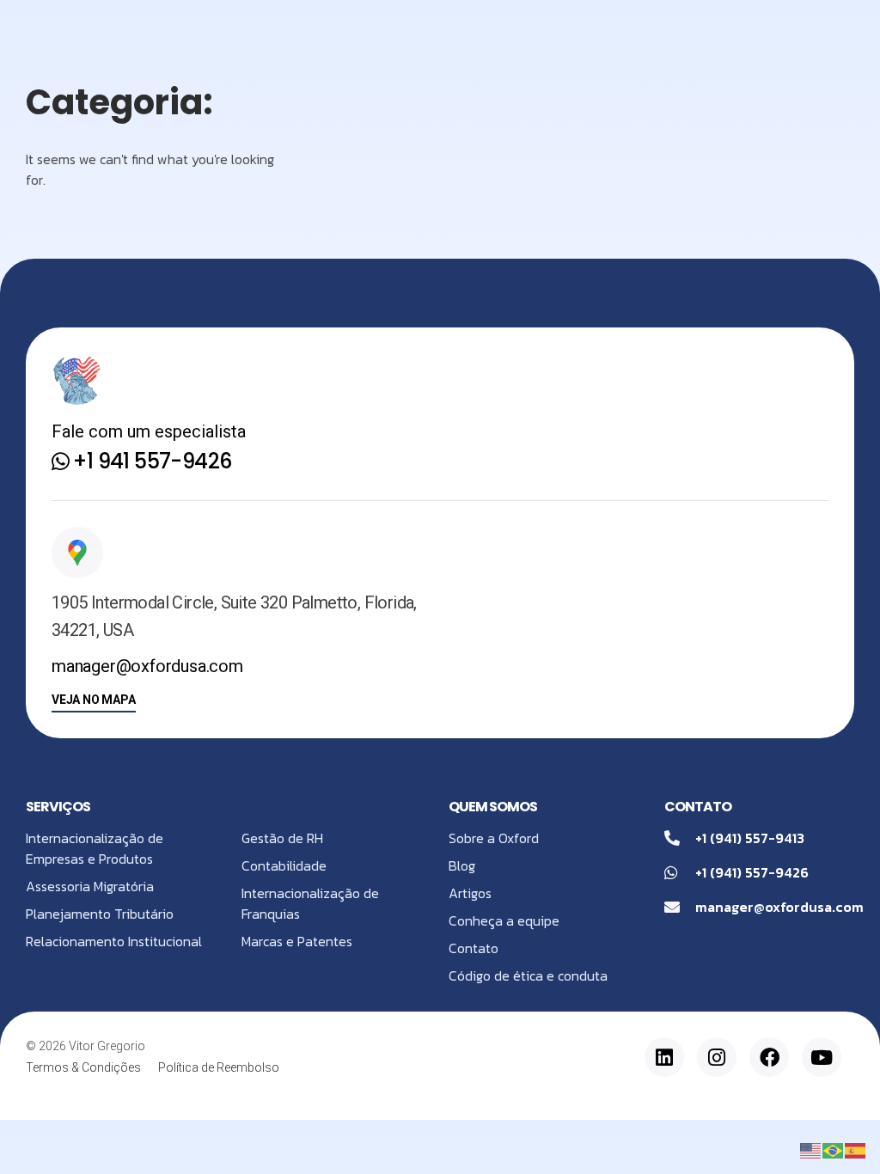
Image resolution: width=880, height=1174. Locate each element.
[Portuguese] (833, 1149)
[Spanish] (856, 1149)
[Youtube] (821, 1057)
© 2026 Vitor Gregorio (85, 1046)
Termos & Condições (83, 1067)
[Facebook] (769, 1057)
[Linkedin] (664, 1057)
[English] (811, 1149)
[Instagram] (716, 1057)
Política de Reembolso (218, 1067)
